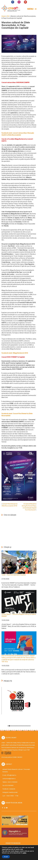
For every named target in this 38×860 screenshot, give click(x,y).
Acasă (4, 16)
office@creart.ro (11, 775)
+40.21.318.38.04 (12, 782)
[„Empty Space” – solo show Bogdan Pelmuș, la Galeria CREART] (19, 601)
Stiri (8, 16)
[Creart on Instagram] (4, 808)
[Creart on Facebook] (2, 808)
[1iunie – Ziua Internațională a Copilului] (19, 562)
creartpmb (12, 789)
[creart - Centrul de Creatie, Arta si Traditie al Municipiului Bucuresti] (10, 8)
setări (24, 853)
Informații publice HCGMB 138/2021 (12, 757)
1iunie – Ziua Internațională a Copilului (14, 575)
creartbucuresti (13, 792)
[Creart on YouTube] (7, 808)
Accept (6, 856)
